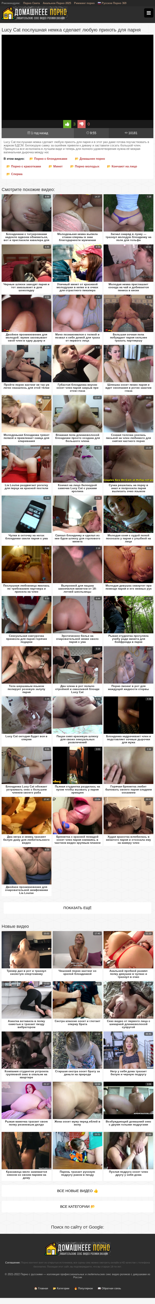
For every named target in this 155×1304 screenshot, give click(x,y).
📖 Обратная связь (109, 1288)
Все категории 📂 (77, 1207)
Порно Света (31, 3)
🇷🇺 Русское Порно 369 (112, 3)
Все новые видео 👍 (77, 1191)
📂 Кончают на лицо (122, 166)
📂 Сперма (14, 174)
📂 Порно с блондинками (48, 158)
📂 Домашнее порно (90, 158)
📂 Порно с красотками (23, 166)
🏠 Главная (41, 1288)
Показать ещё (77, 908)
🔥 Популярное (83, 1288)
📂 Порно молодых (84, 166)
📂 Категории (61, 1288)
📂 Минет (56, 166)
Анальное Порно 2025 (57, 3)
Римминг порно (84, 3)
